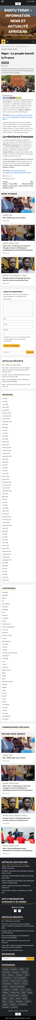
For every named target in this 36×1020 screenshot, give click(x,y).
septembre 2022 (7, 525)
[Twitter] (6, 98)
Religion (4, 687)
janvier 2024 (5, 479)
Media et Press (6, 670)
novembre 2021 (6, 554)
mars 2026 (5, 404)
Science (4, 693)
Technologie (5, 704)
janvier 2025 (5, 445)
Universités (5, 719)
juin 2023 (4, 499)
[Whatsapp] (18, 98)
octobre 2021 (6, 557)
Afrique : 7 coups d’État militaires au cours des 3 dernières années (10, 185)
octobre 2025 (6, 419)
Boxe (3, 612)
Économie (5, 630)
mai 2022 (4, 537)
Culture (4, 621)
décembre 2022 (6, 517)
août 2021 (5, 563)
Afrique (8, 178)
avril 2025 (5, 436)
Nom (5, 319)
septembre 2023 (7, 491)
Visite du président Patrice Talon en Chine (26, 184)
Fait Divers (5, 644)
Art (3, 601)
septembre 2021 (7, 560)
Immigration (5, 656)
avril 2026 (5, 401)
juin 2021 (4, 568)
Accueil (10, 1011)
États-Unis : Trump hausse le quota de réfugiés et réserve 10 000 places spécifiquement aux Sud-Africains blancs (18, 248)
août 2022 (5, 528)
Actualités (4, 49)
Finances (4, 647)
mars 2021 (5, 577)
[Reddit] (8, 98)
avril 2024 (5, 470)
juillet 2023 (5, 496)
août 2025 (5, 424)
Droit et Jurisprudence (15, 275)
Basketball (5, 609)
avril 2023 (5, 505)
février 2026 (5, 407)
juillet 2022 (5, 531)
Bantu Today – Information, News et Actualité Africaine (18, 21)
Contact (16, 1011)
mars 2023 (5, 508)
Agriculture (5, 595)
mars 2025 (5, 439)
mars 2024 (5, 473)
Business (4, 615)
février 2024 (5, 476)
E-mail (5, 324)
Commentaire (7, 299)
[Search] (33, 41)
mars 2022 (5, 543)
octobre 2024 (6, 453)
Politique (10, 49)
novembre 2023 (6, 485)
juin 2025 (4, 430)
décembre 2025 (6, 413)
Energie (4, 638)
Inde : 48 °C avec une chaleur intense (12, 950)
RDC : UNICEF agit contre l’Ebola (14, 218)
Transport (5, 713)
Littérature (5, 667)
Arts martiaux (6, 604)
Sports (4, 699)
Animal (4, 598)
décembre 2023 (6, 482)
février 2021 (5, 580)
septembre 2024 (7, 456)
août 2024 (5, 459)
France (13, 178)
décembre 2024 (6, 447)
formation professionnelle (9, 653)
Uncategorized (6, 716)
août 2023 (5, 493)
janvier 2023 (5, 514)
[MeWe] (14, 98)
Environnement (6, 641)
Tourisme (5, 707)
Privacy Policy (24, 1011)
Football (4, 650)
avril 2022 (5, 540)
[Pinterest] (12, 98)
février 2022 (5, 545)
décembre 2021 (6, 551)
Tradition (4, 710)
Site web (5, 330)
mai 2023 (4, 502)
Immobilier (5, 658)
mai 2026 (4, 398)
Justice (4, 664)
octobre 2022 (6, 522)
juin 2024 (4, 465)
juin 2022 (4, 534)
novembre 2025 (6, 416)
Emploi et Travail (7, 635)
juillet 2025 (5, 427)
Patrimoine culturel (7, 681)
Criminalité (5, 618)
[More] (20, 98)
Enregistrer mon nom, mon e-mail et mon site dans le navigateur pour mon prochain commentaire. (17, 339)
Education (5, 632)
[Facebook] (4, 98)
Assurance (5, 606)
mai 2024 (4, 468)
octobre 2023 (6, 488)
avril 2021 (5, 574)
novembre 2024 (6, 450)
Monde (4, 676)
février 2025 (5, 442)
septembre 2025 (7, 422)
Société (15, 49)
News (3, 679)
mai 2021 (4, 571)
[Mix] (16, 98)
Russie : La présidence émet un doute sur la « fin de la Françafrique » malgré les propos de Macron (18, 117)
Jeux (3, 661)
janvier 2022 (5, 548)
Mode (3, 673)
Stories (4, 702)
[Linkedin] (10, 98)
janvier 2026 (5, 410)
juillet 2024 (5, 462)
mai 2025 (4, 433)
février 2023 (5, 511)
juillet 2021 (5, 566)
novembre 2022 (6, 519)
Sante (10, 215)
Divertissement (6, 624)
